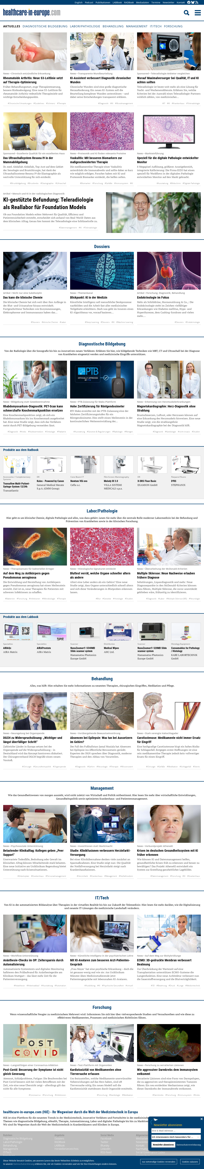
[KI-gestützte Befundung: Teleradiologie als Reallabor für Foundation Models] (153, 212)
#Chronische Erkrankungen (20, 103)
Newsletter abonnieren (168, 1125)
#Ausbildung (89, 985)
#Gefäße (108, 183)
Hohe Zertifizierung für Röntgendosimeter (97, 406)
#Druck (172, 985)
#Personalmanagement (56, 876)
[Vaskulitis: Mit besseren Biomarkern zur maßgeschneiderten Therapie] (102, 131)
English (79, 2)
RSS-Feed (106, 1152)
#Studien (196, 431)
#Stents (196, 766)
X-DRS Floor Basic (147, 481)
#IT (163, 103)
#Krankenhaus (178, 103)
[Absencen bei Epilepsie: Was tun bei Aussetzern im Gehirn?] (102, 711)
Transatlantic (10, 490)
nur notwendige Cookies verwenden (158, 1161)
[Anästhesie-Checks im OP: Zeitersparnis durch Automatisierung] (35, 933)
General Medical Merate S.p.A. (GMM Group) (50, 486)
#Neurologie (194, 598)
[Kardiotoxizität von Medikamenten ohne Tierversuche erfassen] (102, 1043)
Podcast (89, 2)
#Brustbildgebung (18, 183)
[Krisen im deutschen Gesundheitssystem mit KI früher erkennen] (169, 824)
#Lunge (180, 985)
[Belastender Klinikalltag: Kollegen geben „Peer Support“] (35, 824)
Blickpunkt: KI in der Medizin (88, 297)
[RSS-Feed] (196, 2)
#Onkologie (50, 431)
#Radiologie (117, 431)
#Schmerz (50, 103)
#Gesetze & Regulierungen (98, 431)
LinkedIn (105, 1149)
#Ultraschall (60, 183)
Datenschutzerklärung (23, 1163)
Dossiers (102, 246)
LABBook (117, 2)
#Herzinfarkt (82, 876)
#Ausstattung (162, 183)
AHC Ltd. (109, 652)
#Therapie (61, 103)
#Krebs (23, 431)
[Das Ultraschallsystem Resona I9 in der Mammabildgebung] (35, 131)
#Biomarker (85, 183)
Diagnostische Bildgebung (45, 26)
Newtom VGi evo (78, 481)
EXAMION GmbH (147, 485)
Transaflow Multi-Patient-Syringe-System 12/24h (16, 485)
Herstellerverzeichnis (66, 1149)
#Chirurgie (26, 766)
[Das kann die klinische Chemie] (35, 271)
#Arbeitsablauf (33, 985)
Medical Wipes (111, 648)
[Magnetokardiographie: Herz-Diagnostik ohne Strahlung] (169, 380)
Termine (155, 2)
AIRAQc (7, 648)
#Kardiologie (170, 431)
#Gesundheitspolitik (42, 766)
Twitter (104, 1142)
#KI (111, 103)
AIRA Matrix (10, 652)
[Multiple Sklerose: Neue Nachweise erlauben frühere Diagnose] (169, 547)
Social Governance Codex (150, 1152)
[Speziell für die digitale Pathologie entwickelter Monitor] (169, 131)
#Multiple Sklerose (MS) (176, 598)
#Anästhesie (19, 985)
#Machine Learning (124, 322)
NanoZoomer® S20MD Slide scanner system (152, 650)
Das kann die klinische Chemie (23, 297)
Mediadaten (142, 2)
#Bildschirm (175, 183)
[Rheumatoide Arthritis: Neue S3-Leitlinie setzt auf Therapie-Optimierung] (35, 51)
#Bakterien (10, 598)
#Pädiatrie (61, 431)
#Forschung (97, 183)
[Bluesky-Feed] (192, 2)
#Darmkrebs (158, 1095)
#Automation (60, 985)
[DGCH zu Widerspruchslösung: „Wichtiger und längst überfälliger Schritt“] (35, 711)
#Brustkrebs (33, 183)
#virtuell (129, 985)
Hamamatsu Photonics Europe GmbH (83, 656)
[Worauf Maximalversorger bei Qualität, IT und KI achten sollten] (169, 51)
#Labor (63, 322)
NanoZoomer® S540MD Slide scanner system (82, 650)
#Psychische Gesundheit (113, 985)
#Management (110, 876)
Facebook (106, 1138)
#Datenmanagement (68, 227)
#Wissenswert (126, 766)
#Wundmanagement (124, 103)
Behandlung (113, 26)
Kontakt (181, 2)
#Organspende (59, 766)
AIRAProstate (44, 648)
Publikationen (103, 2)
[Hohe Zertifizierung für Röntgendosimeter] (102, 380)
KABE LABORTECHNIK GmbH (184, 656)
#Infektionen (34, 598)
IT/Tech (156, 26)
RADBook (129, 2)
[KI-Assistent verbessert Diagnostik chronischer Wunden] (102, 51)
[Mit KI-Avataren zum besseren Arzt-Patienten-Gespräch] (102, 933)
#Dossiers (35, 322)
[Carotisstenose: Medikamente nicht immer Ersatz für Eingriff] (169, 711)
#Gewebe (106, 598)
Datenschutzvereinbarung (188, 1144)
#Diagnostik (103, 103)
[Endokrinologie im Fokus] (169, 271)
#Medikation (172, 766)
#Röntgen (128, 431)
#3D (153, 985)
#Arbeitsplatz (23, 876)
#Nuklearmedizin (35, 431)
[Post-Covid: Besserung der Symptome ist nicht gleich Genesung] (35, 1043)
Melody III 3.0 (111, 481)
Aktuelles (11, 26)
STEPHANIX (178, 485)
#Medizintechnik (192, 985)
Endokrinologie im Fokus (153, 297)
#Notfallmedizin (126, 876)
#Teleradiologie (193, 103)
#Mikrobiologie (48, 598)
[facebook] (188, 2)
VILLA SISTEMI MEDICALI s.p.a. (113, 486)
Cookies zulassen (190, 1161)
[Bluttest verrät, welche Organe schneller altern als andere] (102, 547)
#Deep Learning (92, 322)
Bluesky (105, 1145)
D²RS (173, 481)
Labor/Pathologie (85, 26)
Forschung (173, 26)
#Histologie (118, 598)
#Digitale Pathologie (191, 183)
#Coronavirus (35, 1095)
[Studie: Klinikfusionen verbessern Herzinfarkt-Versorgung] (102, 824)
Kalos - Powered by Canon (50, 481)
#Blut (98, 598)
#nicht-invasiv (184, 431)
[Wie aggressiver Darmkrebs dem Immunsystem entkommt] (169, 1043)
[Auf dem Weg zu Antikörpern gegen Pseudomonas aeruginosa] (35, 547)
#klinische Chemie (50, 322)
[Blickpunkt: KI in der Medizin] (102, 271)
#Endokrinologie (193, 322)
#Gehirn (91, 766)
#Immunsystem (121, 183)
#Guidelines (38, 103)
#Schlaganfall (185, 766)
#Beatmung (162, 985)
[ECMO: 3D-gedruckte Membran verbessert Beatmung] (169, 933)
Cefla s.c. (75, 485)
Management (137, 26)
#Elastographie (47, 183)
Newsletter (168, 2)
